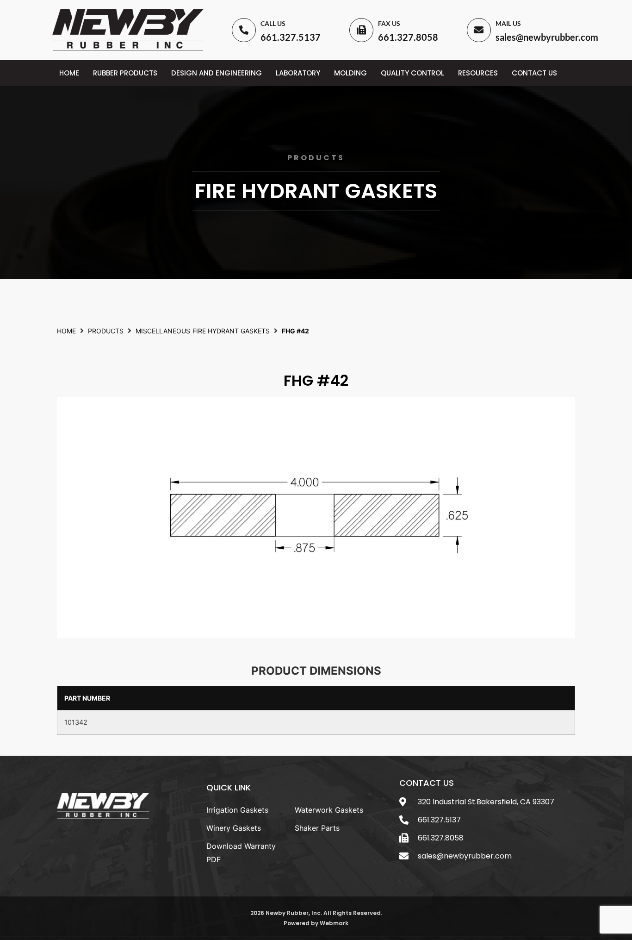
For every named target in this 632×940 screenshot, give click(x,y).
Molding (350, 73)
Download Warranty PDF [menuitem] (241, 852)
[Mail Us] (478, 30)
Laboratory (298, 73)
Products (106, 331)
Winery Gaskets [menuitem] (233, 828)
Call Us (272, 23)
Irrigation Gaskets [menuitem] (237, 810)
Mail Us (508, 23)
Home (69, 73)
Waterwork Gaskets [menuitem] (329, 810)
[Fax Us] (361, 30)
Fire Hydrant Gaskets (316, 191)
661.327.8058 (408, 37)
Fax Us (389, 23)
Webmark (334, 923)
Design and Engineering (216, 73)
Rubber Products (125, 73)
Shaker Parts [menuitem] (317, 828)
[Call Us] (243, 30)
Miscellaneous (163, 331)
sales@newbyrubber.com (547, 37)
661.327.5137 (290, 37)
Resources (478, 73)
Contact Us (534, 73)
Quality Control (412, 73)
